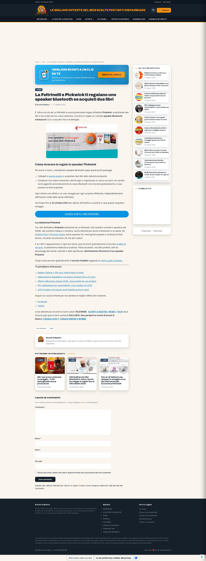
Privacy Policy (146, 231)
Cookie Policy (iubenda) (148, 515)
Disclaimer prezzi (145, 519)
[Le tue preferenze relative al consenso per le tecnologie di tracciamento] (202, 557)
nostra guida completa (111, 260)
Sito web (38, 461)
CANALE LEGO (50, 319)
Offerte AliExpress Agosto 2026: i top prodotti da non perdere (67, 281)
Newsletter (167, 2)
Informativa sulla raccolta (80, 558)
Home (37, 62)
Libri (43, 62)
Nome (38, 438)
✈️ (164, 10)
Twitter (41, 306)
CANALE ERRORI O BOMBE (73, 319)
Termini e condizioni (146, 522)
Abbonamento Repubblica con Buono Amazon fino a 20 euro (66, 277)
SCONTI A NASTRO (97, 312)
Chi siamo (143, 509)
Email (38, 450)
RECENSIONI (42, 19)
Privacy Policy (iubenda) (148, 512)
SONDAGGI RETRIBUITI (158, 19)
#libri (52, 328)
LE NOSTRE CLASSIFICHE (62, 19)
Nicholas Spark (57, 234)
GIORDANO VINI (139, 19)
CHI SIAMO (101, 19)
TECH (120, 312)
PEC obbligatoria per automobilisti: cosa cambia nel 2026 (65, 285)
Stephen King (41, 234)
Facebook (42, 301)
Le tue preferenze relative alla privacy (113, 558)
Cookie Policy (157, 231)
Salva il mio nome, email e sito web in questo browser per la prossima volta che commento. (74, 473)
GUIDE (78, 19)
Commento (40, 407)
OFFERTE (88, 19)
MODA (112, 312)
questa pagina (55, 176)
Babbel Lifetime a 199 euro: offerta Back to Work (61, 272)
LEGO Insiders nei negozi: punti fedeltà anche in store (63, 290)
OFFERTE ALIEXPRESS (120, 19)
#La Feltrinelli (41, 328)
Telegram (157, 2)
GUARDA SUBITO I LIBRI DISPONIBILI (82, 214)
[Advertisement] (103, 40)
